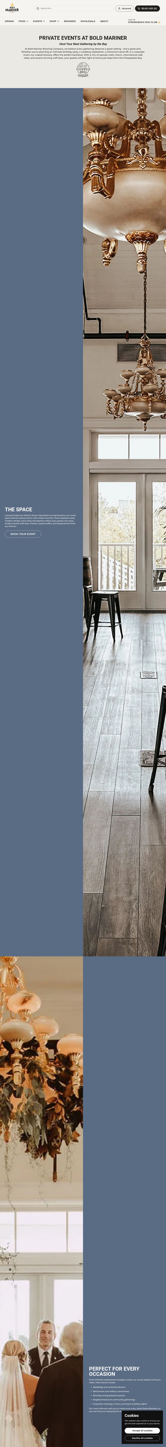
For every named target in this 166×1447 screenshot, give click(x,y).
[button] (147, 8)
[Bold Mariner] (12, 8)
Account (126, 8)
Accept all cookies (142, 1430)
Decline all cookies (142, 1438)
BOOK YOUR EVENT (23, 534)
